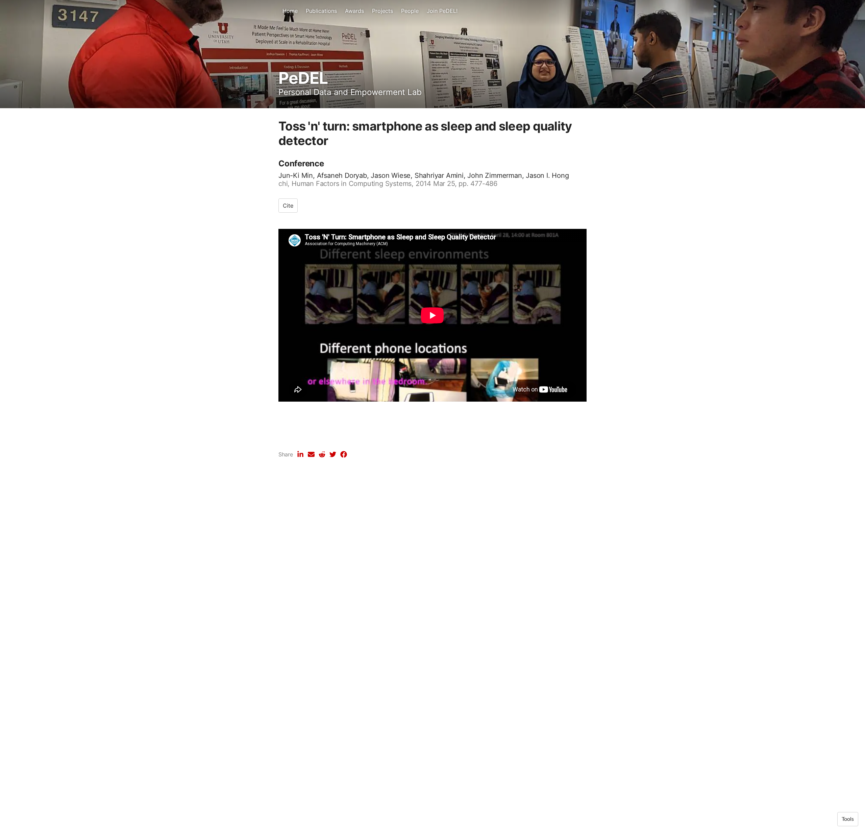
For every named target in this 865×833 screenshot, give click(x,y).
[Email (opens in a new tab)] (311, 454)
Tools (848, 819)
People (410, 10)
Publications (321, 10)
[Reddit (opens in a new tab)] (322, 454)
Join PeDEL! (442, 10)
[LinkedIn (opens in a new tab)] (300, 454)
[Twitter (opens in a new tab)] (332, 454)
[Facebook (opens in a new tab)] (343, 454)
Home (290, 10)
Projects (382, 10)
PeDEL (303, 78)
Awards (354, 10)
